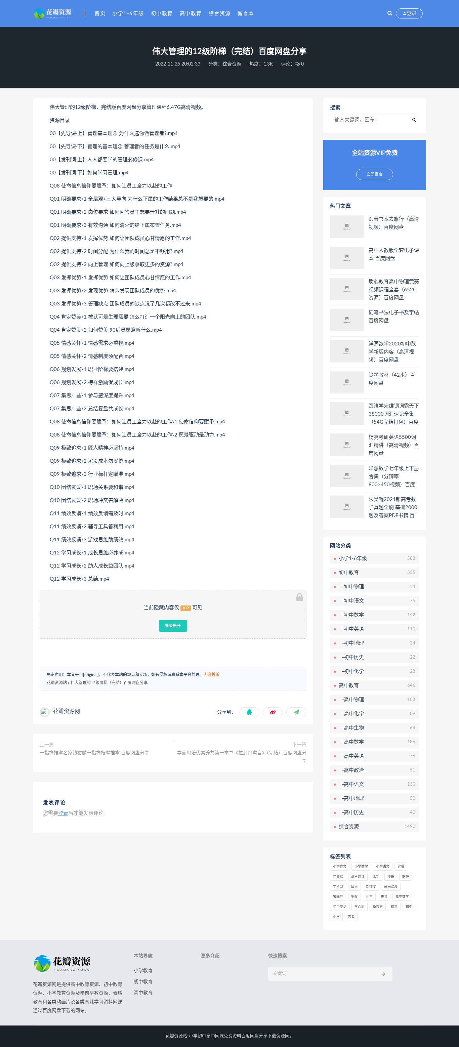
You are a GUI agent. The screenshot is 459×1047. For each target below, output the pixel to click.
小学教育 (143, 970)
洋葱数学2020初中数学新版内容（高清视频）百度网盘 (392, 352)
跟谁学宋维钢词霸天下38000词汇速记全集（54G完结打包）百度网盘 (394, 415)
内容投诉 (212, 675)
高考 (351, 917)
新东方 (378, 907)
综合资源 (220, 13)
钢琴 (354, 896)
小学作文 (339, 866)
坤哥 (390, 876)
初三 (394, 907)
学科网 (338, 886)
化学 (369, 896)
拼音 (384, 896)
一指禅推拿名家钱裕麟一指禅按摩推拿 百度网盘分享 (94, 753)
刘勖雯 (371, 886)
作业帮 (338, 876)
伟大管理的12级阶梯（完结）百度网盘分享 (109, 683)
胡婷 (405, 876)
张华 (376, 876)
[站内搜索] (389, 13)
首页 (100, 13)
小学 (336, 917)
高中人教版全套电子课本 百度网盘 (394, 254)
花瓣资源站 (57, 683)
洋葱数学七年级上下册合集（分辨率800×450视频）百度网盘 (394, 477)
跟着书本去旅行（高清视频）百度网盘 (394, 223)
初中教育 (162, 13)
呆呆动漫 (391, 886)
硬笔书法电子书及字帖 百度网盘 (394, 316)
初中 (409, 907)
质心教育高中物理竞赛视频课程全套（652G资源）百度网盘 (394, 289)
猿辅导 (338, 896)
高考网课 (358, 876)
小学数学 (361, 866)
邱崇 (354, 886)
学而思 (359, 907)
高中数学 (402, 896)
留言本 (246, 13)
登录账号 (173, 626)
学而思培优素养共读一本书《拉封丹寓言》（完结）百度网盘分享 (241, 757)
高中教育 (191, 13)
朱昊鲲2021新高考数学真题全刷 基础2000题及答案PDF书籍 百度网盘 (393, 508)
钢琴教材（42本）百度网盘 (392, 379)
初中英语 (339, 907)
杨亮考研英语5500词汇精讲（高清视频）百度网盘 (394, 445)
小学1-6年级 (128, 13)
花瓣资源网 (66, 711)
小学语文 (382, 866)
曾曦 (401, 866)
